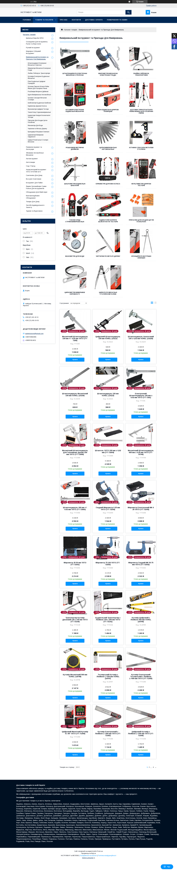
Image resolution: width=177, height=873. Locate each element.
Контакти (76, 20)
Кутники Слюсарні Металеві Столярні (141, 148)
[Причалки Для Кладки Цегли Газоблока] (141, 205)
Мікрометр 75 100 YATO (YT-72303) (108, 564)
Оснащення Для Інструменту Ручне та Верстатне (37, 43)
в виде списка (155, 303)
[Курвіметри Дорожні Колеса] (108, 169)
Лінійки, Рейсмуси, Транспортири (141, 74)
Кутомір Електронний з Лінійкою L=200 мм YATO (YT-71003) (108, 733)
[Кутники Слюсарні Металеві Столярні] (141, 133)
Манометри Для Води (74, 256)
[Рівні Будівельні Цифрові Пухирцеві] (108, 95)
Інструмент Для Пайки (34, 183)
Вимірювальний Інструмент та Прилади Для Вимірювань (37, 58)
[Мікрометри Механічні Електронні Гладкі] (108, 58)
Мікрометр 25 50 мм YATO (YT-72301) (75, 564)
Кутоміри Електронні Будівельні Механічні (75, 110)
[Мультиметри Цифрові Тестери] (141, 169)
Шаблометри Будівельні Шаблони (74, 184)
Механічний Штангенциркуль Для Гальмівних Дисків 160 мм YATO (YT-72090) (75, 452)
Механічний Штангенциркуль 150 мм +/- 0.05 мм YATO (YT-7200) (75, 338)
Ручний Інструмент (33, 47)
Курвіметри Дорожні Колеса (108, 184)
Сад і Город (30, 166)
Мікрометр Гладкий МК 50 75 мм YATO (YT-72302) (140, 564)
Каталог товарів (70, 30)
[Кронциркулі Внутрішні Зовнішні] (141, 241)
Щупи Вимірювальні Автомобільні (108, 148)
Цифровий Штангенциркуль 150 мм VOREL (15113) (107, 337)
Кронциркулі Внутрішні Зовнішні (141, 257)
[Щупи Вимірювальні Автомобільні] (108, 133)
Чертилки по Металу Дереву (108, 256)
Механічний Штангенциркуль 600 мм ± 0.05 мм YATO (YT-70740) (141, 452)
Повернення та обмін (117, 20)
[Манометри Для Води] (75, 241)
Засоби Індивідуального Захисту (35, 206)
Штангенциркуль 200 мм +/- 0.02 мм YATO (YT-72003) (75, 508)
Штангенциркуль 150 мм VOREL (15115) (108, 395)
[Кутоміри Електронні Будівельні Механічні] (75, 95)
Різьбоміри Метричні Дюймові (75, 148)
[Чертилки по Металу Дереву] (108, 241)
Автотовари (30, 162)
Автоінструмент (32, 159)
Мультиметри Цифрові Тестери (141, 184)
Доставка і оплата (94, 20)
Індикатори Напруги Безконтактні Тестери (108, 221)
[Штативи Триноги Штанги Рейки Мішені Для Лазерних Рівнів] (141, 95)
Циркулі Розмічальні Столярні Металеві (108, 293)
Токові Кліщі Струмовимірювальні (74, 221)
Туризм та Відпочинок (34, 211)
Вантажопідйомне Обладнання (32, 197)
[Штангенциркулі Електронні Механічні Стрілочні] (75, 58)
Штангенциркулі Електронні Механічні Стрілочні (74, 74)
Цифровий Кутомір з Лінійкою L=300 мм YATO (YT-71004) (141, 733)
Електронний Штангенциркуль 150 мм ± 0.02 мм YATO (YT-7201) (140, 395)
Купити (75, 359)
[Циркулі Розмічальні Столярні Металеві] (108, 277)
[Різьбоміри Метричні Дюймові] (75, 133)
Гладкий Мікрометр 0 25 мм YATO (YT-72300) (108, 508)
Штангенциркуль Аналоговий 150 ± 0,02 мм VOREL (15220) (141, 337)
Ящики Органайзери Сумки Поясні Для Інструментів (36, 187)
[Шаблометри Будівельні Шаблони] (75, 169)
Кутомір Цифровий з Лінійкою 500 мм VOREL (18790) (140, 620)
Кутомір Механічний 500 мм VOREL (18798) (75, 676)
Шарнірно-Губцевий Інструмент (33, 52)
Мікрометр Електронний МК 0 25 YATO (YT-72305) (141, 508)
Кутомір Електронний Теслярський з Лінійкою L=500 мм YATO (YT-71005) (140, 676)
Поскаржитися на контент (88, 855)
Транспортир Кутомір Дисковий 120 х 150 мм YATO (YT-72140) (75, 620)
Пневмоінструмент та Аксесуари (34, 148)
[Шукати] (128, 12)
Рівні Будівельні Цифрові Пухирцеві (108, 110)
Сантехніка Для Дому (34, 175)
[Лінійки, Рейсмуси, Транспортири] (141, 58)
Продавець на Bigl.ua (88, 853)
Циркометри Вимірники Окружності (75, 293)
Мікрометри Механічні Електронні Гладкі (108, 74)
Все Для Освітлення (33, 179)
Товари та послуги (44, 20)
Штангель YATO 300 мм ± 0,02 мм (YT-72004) (108, 451)
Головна (27, 20)
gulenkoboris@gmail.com (34, 333)
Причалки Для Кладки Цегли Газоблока (141, 221)
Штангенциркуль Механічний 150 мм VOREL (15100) (75, 395)
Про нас (63, 20)
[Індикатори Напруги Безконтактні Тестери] (108, 205)
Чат (168, 867)
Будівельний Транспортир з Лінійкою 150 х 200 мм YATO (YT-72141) (107, 620)
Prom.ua (100, 851)
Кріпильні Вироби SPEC (35, 38)
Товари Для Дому (32, 201)
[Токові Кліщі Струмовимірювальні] (75, 205)
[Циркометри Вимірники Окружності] (75, 277)
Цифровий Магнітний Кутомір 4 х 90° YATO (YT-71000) (75, 733)
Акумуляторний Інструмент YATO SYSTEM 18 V (36, 171)
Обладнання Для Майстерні (36, 192)
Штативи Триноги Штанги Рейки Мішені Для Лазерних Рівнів (141, 111)
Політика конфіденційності (107, 855)
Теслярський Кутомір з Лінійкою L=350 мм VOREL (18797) (107, 676)
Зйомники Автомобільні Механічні (35, 154)
